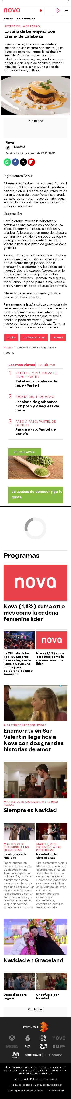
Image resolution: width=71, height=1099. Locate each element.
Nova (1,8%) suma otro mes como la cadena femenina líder (34, 612)
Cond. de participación (48, 1084)
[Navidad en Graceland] (35, 937)
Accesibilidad (55, 1090)
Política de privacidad (43, 1079)
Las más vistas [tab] (21, 365)
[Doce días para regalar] (19, 982)
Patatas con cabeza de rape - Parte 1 (36, 375)
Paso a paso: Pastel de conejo (35, 423)
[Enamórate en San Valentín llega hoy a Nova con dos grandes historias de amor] (35, 703)
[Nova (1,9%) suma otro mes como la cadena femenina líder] (51, 640)
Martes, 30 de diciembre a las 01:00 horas (31, 803)
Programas (26, 18)
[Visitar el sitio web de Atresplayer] (35, 1055)
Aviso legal (21, 1079)
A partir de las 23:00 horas (25, 725)
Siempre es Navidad (30, 810)
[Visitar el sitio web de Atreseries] (27, 1046)
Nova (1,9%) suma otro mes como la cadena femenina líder (50, 659)
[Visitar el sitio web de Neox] (43, 1038)
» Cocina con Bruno (41, 347)
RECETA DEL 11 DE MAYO (34, 396)
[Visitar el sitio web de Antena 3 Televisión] (12, 1038)
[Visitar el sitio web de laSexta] (27, 1038)
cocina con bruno (34, 337)
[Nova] (19, 10)
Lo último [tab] (46, 365)
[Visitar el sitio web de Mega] (12, 1046)
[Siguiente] (68, 1)
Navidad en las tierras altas (47, 855)
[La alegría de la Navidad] (19, 832)
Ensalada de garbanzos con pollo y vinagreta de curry (37, 406)
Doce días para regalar (15, 996)
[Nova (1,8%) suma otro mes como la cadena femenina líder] (35, 583)
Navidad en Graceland (33, 960)
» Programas (20, 347)
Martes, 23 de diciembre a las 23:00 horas (48, 847)
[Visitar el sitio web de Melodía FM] (15, 1055)
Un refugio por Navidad (47, 996)
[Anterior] (2, 1)
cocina (11, 337)
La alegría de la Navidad (15, 855)
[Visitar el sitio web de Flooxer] (55, 1055)
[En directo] (40, 10)
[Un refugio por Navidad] (51, 982)
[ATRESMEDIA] (35, 1027)
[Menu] (66, 10)
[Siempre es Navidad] (35, 780)
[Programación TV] (49, 10)
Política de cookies (20, 1084)
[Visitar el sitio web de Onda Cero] (43, 1046)
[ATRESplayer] (58, 10)
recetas (58, 337)
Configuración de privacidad (26, 1090)
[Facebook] (7, 148)
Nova (7, 347)
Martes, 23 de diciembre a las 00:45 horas (16, 847)
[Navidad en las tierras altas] (51, 832)
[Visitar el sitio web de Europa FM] (59, 1046)
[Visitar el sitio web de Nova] (59, 1038)
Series (8, 18)
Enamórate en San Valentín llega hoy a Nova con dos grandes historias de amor (34, 740)
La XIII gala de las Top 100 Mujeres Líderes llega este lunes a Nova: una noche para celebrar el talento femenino (18, 664)
